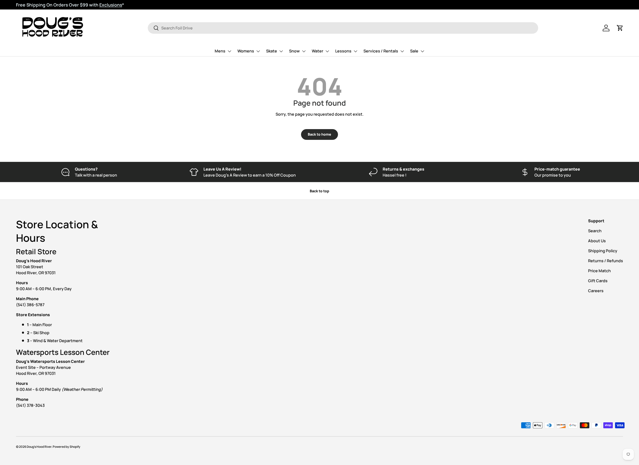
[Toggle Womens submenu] (258, 51)
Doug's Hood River (39, 447)
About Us (597, 240)
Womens (245, 51)
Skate (271, 51)
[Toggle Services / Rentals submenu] (402, 51)
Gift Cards (598, 280)
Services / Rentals (380, 51)
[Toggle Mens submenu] (229, 51)
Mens (220, 51)
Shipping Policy (602, 250)
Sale (414, 51)
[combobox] (343, 28)
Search (595, 230)
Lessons (343, 51)
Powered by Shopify (66, 447)
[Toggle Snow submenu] (304, 51)
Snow (294, 51)
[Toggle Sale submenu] (422, 51)
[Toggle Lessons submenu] (355, 51)
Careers (596, 290)
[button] (620, 27)
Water (317, 51)
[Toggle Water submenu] (327, 51)
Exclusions (110, 5)
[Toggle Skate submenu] (281, 51)
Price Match (599, 270)
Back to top (319, 191)
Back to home (319, 134)
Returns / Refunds (605, 260)
